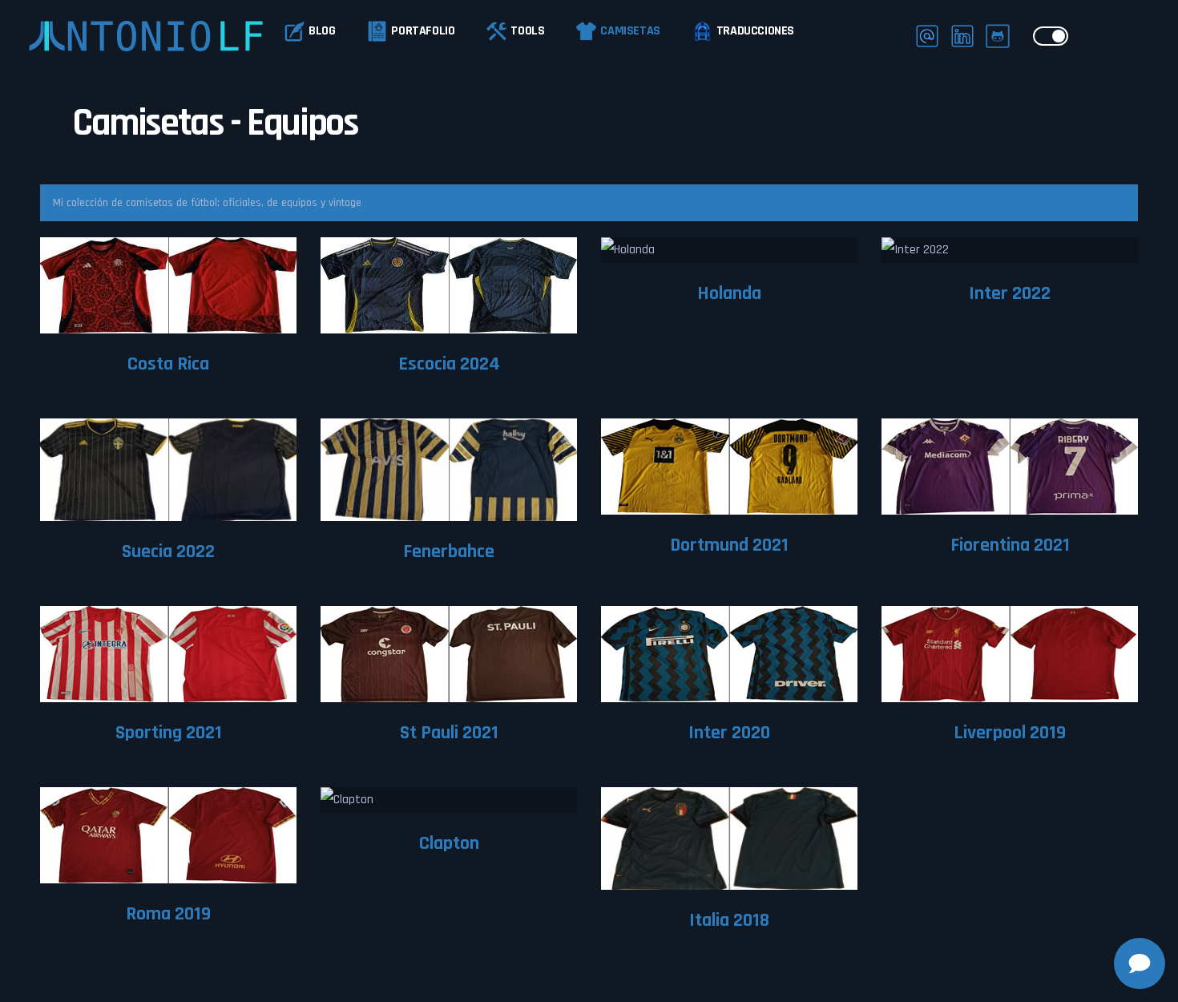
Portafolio (422, 30)
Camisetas (630, 30)
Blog (322, 30)
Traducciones (755, 30)
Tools (527, 30)
